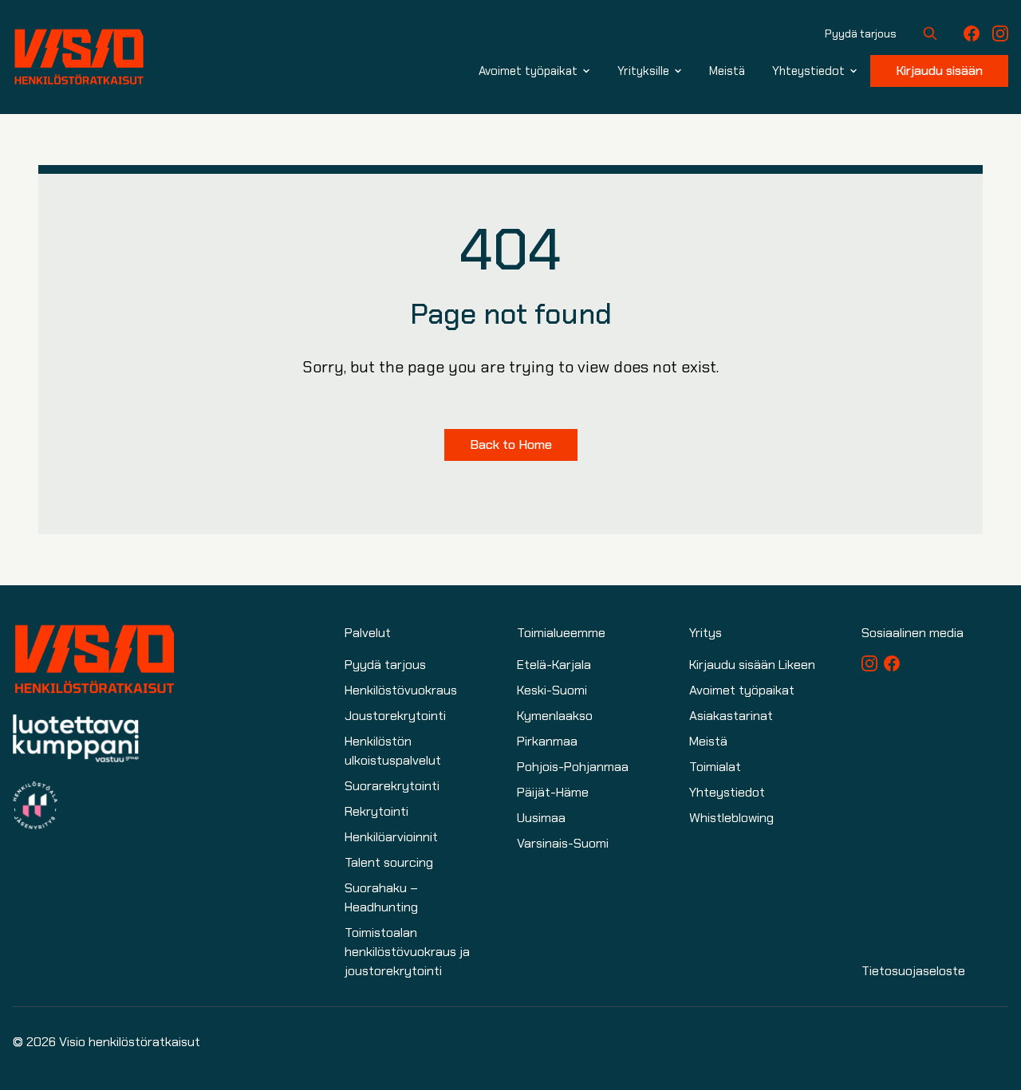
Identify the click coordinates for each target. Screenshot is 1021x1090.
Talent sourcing (389, 862)
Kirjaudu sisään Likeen (752, 664)
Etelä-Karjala (554, 664)
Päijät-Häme (553, 792)
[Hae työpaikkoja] (930, 33)
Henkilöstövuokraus (401, 690)
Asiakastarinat (731, 715)
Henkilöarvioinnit (391, 836)
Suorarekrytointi (392, 785)
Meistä (708, 741)
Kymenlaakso (555, 715)
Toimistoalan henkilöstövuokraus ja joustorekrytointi (407, 951)
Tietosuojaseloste (913, 970)
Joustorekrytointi (395, 715)
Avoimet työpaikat (741, 690)
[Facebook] (972, 33)
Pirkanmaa (547, 741)
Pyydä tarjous (861, 33)
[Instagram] (1000, 33)
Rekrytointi (376, 811)
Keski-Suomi (552, 690)
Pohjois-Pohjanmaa (573, 766)
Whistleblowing (731, 817)
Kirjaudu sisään (939, 70)
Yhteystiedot (727, 792)
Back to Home (511, 444)
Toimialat (715, 766)
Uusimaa (541, 817)
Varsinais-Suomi (563, 843)
